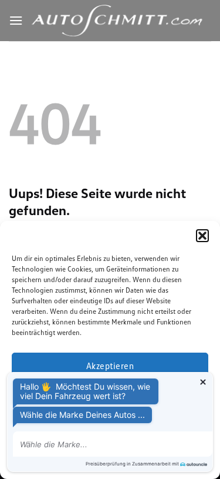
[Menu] (16, 20)
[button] (202, 236)
